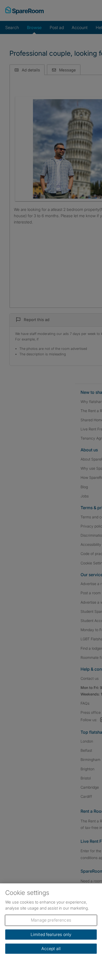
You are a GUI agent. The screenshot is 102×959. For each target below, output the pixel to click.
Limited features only (51, 934)
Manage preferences (51, 920)
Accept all (51, 948)
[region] (51, 921)
